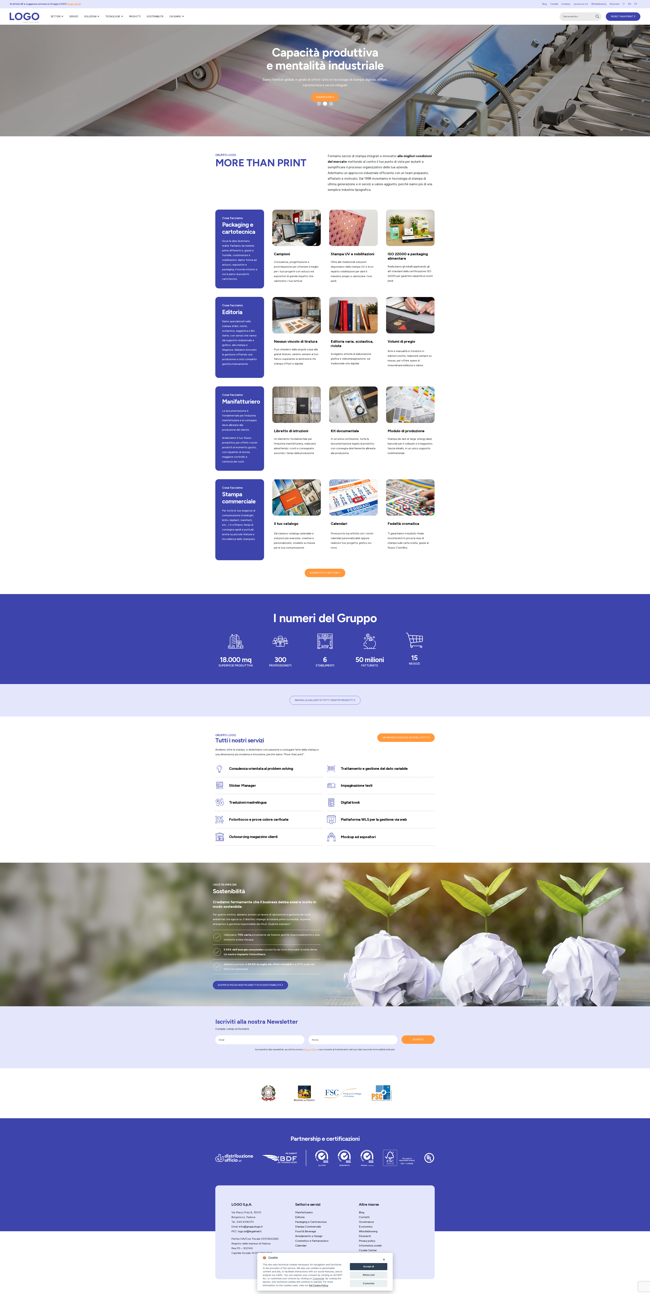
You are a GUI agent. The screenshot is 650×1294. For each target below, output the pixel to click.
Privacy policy (367, 1240)
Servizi (73, 16)
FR (635, 4)
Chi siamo (175, 16)
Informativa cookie (370, 1245)
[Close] (383, 1259)
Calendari (339, 523)
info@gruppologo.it (251, 1226)
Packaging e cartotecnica (238, 228)
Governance (366, 1221)
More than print (622, 16)
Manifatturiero (241, 401)
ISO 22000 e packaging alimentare (408, 256)
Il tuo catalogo (286, 523)
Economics (366, 1226)
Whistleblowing (598, 4)
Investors (565, 4)
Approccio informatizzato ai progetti (325, 59)
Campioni (282, 254)
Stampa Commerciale (308, 1226)
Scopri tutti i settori (324, 572)
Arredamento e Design (308, 1236)
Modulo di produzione (406, 431)
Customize (368, 1283)
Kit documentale (345, 431)
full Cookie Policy (318, 1285)
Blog (544, 4)
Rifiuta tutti (369, 1275)
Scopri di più (74, 4)
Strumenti (614, 4)
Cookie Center (368, 1250)
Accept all (368, 1266)
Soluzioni (90, 16)
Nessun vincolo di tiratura (295, 341)
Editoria (232, 312)
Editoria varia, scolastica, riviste (352, 343)
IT (624, 4)
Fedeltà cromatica (403, 523)
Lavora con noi (581, 4)
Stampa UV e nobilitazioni (352, 254)
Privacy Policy (310, 1049)
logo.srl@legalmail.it (250, 1231)
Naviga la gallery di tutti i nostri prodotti (324, 700)
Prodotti (135, 16)
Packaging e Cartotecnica (311, 1221)
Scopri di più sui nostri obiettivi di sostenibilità (249, 985)
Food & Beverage (305, 1231)
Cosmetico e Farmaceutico (312, 1240)
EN (629, 4)
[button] (319, 104)
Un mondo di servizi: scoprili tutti (405, 737)
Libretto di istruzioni (291, 431)
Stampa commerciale (239, 498)
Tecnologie (112, 16)
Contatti (554, 4)
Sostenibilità (155, 16)
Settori (55, 16)
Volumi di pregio (401, 341)
